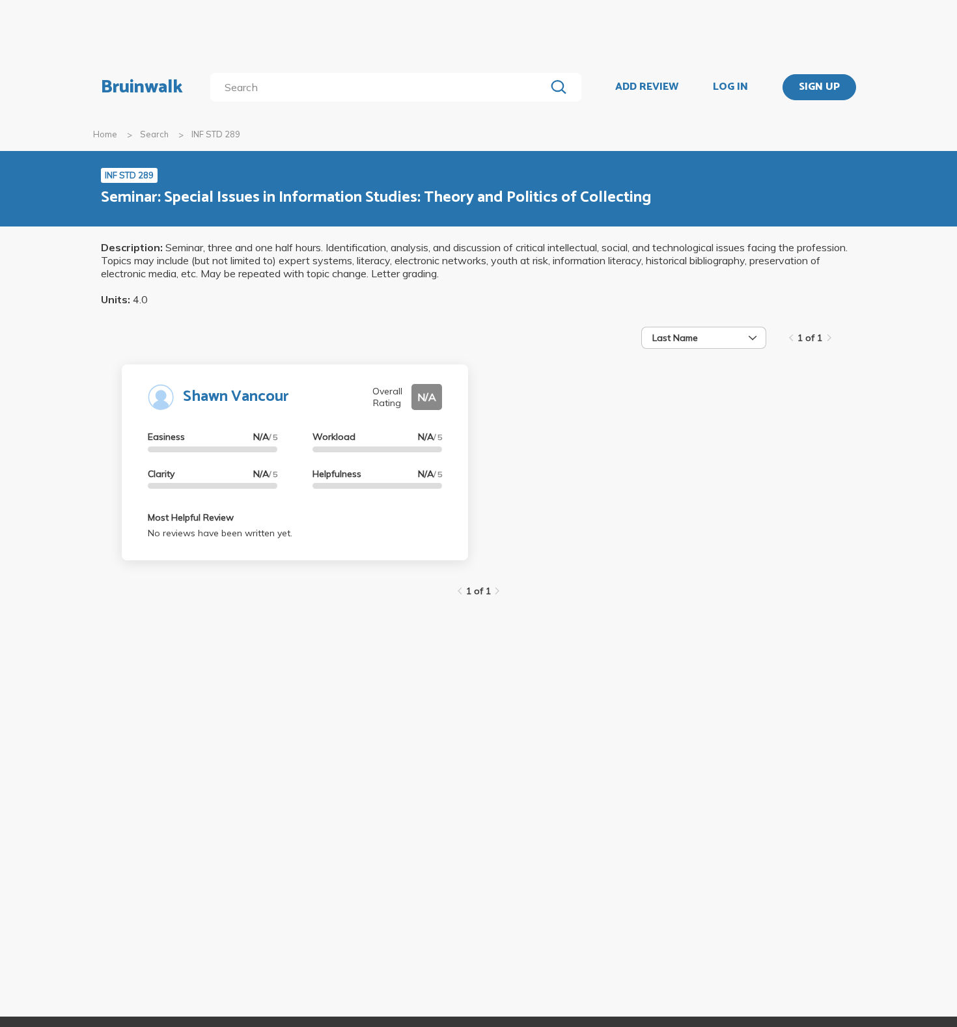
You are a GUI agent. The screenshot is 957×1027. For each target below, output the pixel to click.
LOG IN (730, 87)
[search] (380, 87)
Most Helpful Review (191, 517)
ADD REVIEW (646, 87)
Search (154, 134)
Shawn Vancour (236, 396)
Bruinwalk (142, 87)
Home (105, 134)
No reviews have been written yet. (220, 533)
